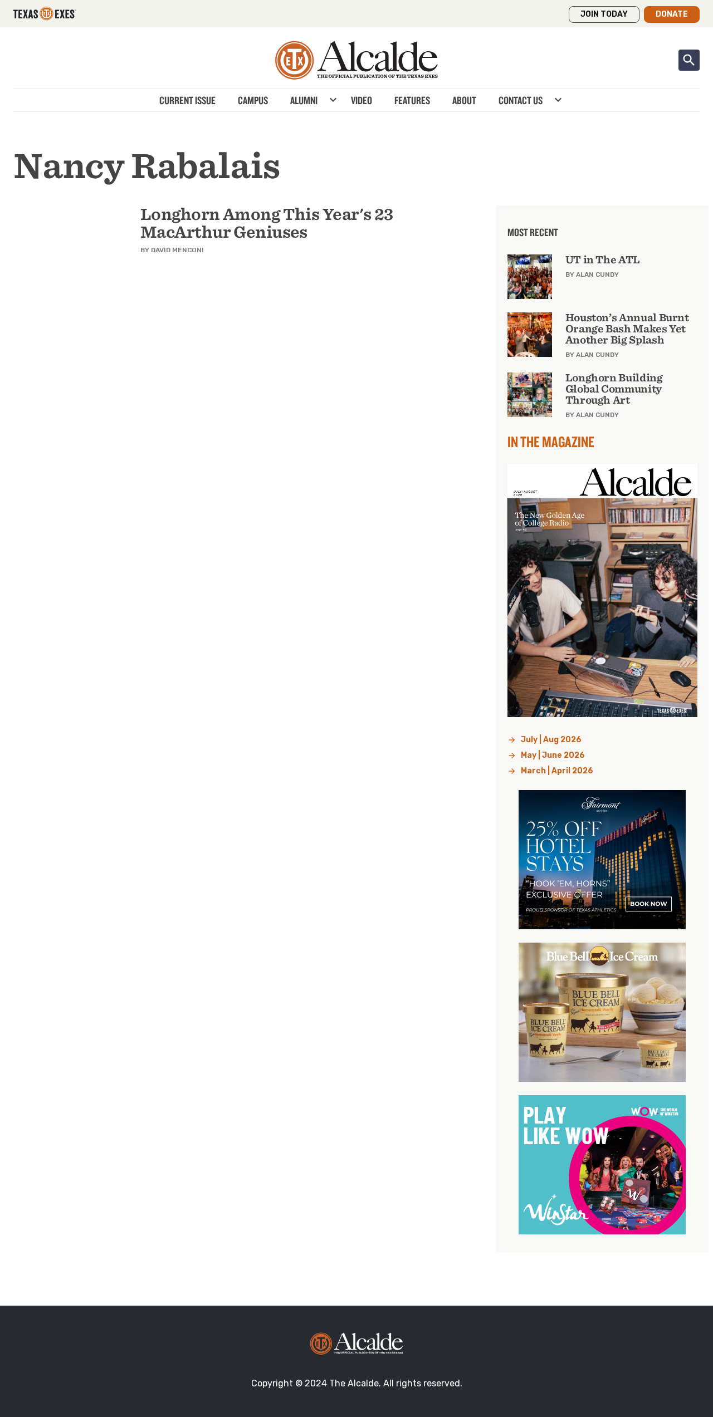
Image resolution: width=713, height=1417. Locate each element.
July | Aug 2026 (551, 739)
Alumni (304, 100)
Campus (253, 100)
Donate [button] (672, 14)
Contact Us (521, 100)
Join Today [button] (604, 14)
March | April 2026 (557, 771)
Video (361, 100)
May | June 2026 (553, 755)
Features (412, 100)
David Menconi (177, 250)
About (464, 100)
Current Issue (187, 100)
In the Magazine (550, 441)
